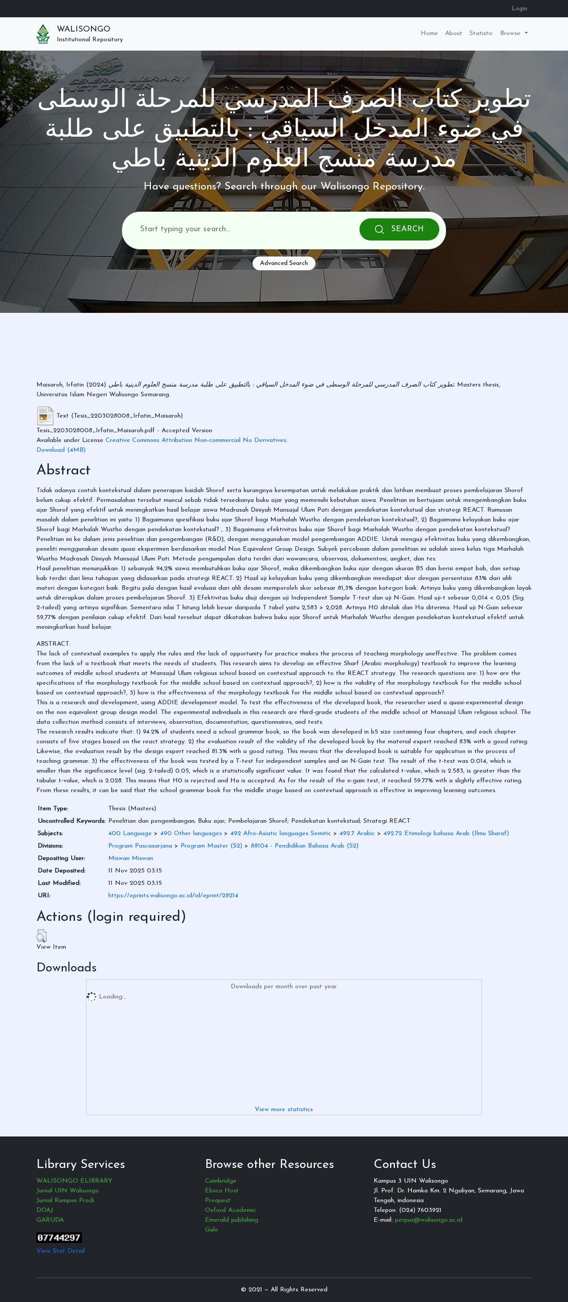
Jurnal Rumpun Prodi (65, 1200)
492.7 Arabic (357, 833)
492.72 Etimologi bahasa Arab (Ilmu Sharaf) (446, 833)
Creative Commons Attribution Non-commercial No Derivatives (196, 440)
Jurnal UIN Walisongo (67, 1191)
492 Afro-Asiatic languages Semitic (280, 833)
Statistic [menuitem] (481, 33)
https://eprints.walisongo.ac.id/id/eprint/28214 (173, 895)
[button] (41, 936)
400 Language (130, 833)
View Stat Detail (60, 1251)
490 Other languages (191, 833)
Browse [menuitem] (511, 33)
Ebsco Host (222, 1191)
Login (519, 9)
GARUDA (50, 1220)
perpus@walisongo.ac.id (428, 1220)
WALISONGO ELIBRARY (74, 1181)
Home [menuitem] (429, 33)
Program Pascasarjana (140, 846)
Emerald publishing (231, 1220)
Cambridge (221, 1181)
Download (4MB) (61, 450)
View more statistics (284, 1109)
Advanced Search (284, 263)
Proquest (218, 1200)
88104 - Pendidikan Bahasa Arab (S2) (305, 846)
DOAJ (44, 1210)
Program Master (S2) (211, 846)
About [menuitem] (453, 33)
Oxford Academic (230, 1210)
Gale (211, 1230)
